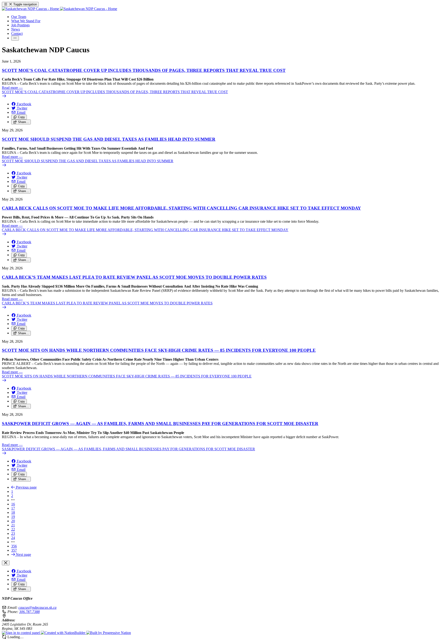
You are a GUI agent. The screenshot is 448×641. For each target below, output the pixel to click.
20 (13, 521)
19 (13, 517)
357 (14, 550)
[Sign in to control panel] (21, 633)
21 (13, 525)
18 (13, 512)
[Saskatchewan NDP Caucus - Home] (59, 9)
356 (14, 546)
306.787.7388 (29, 612)
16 (13, 504)
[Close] (6, 562)
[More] (15, 38)
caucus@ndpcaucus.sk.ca (37, 607)
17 (13, 508)
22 (13, 529)
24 (13, 538)
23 (13, 533)
